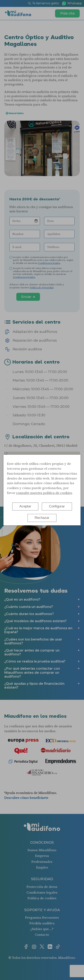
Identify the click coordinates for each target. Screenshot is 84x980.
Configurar (57, 506)
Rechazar (42, 518)
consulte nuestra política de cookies (44, 493)
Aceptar (25, 506)
